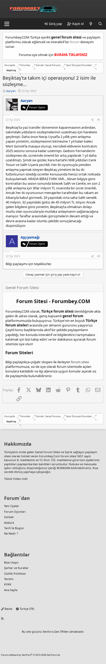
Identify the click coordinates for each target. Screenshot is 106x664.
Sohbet (9, 517)
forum (75, 42)
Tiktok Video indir (16, 479)
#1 (98, 119)
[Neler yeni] (91, 23)
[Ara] (100, 23)
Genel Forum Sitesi (47, 452)
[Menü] (6, 24)
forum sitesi (80, 362)
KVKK (7, 584)
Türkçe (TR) (26, 609)
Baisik (8, 609)
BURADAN (63, 468)
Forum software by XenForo (30, 655)
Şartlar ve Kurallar (16, 568)
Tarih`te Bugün (14, 528)
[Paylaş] (92, 119)
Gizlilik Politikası (15, 573)
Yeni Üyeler (11, 506)
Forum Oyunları (15, 511)
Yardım (8, 579)
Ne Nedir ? (11, 533)
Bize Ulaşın (11, 562)
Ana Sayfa (10, 590)
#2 (98, 256)
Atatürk (9, 523)
